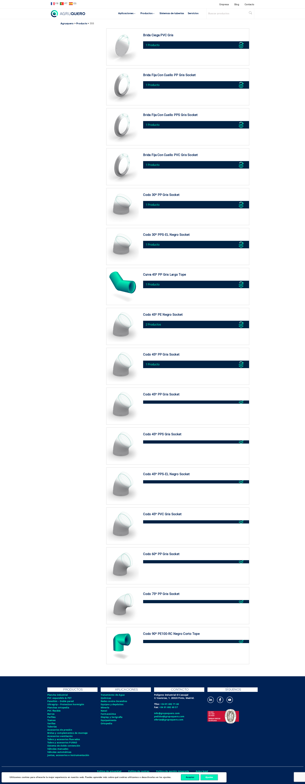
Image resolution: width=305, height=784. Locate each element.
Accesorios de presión (59, 729)
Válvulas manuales (57, 748)
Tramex (51, 720)
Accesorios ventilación (60, 736)
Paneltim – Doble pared (60, 701)
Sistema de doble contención (63, 745)
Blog (236, 4)
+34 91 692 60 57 (168, 707)
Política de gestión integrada (172, 771)
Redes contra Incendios (114, 701)
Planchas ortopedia (58, 707)
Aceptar (190, 777)
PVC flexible (54, 710)
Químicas (106, 697)
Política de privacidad (109, 771)
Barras (51, 713)
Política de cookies (138, 771)
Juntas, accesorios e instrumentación (68, 755)
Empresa (224, 4)
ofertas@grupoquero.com (168, 719)
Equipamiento (109, 720)
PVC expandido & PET (59, 697)
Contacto (249, 4)
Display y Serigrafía (111, 717)
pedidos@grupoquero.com (169, 716)
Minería (105, 707)
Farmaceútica (108, 713)
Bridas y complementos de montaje (67, 732)
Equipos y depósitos (112, 704)
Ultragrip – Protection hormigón (65, 704)
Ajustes (209, 777)
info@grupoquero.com (167, 713)
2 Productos (153, 324)
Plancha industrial (57, 694)
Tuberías (52, 726)
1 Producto (152, 45)
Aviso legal (202, 771)
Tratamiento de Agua (113, 694)
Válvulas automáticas (59, 751)
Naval (104, 710)
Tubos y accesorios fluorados (63, 739)
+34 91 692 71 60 (169, 704)
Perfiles (51, 717)
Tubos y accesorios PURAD (62, 742)
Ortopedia (106, 723)
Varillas (51, 723)
